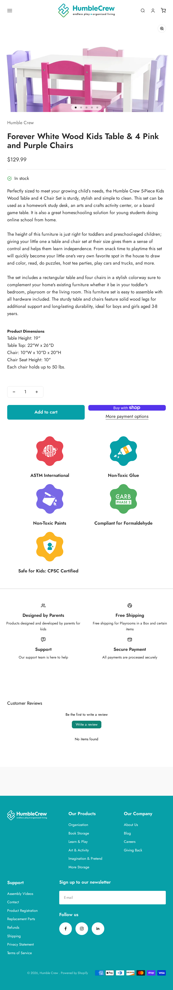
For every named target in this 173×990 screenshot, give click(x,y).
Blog (127, 833)
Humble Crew (20, 122)
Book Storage (78, 833)
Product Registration (22, 910)
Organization (78, 824)
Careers (129, 841)
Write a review (87, 724)
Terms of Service (19, 953)
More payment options (127, 416)
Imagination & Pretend (85, 858)
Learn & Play (78, 841)
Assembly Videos (20, 893)
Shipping (14, 936)
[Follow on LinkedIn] (98, 928)
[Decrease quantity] (13, 391)
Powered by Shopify (74, 973)
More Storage (78, 867)
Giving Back (133, 850)
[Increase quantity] (36, 391)
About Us (131, 824)
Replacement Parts (21, 918)
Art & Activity (78, 850)
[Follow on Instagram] (81, 928)
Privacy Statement (20, 944)
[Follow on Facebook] (65, 928)
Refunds (13, 927)
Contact (13, 902)
